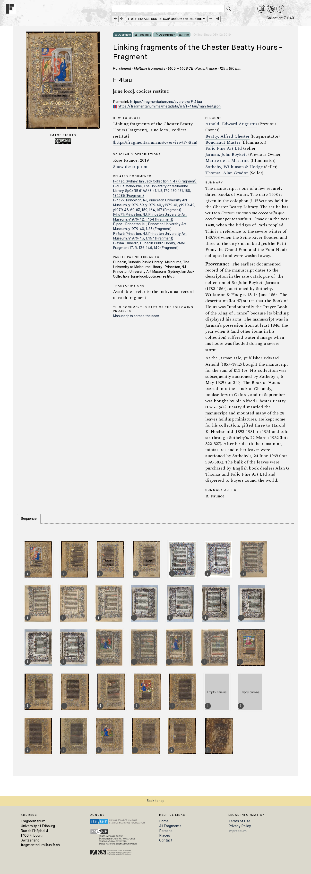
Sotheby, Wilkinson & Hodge (234, 167)
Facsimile (144, 34)
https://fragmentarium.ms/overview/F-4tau (166, 102)
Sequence (29, 518)
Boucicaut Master (222, 142)
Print (185, 34)
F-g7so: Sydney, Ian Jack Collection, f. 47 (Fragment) (155, 181)
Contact (165, 840)
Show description (130, 166)
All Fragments (170, 826)
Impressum (237, 831)
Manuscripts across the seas (136, 316)
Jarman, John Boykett (226, 154)
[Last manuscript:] (217, 19)
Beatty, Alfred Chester (227, 136)
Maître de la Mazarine (227, 160)
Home (164, 821)
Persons (166, 831)
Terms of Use (239, 821)
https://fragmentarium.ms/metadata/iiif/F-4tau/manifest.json (169, 106)
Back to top (155, 801)
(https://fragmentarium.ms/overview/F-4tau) (155, 142)
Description (167, 34)
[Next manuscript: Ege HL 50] (210, 19)
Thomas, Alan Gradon (227, 173)
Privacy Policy (239, 826)
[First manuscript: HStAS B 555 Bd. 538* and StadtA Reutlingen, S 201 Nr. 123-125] (115, 19)
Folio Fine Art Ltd (223, 148)
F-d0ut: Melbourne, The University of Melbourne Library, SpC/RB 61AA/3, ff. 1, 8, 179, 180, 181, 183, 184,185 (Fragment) (152, 191)
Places (164, 835)
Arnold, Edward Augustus (231, 124)
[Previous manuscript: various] (121, 19)
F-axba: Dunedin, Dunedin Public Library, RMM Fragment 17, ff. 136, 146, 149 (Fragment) (149, 245)
